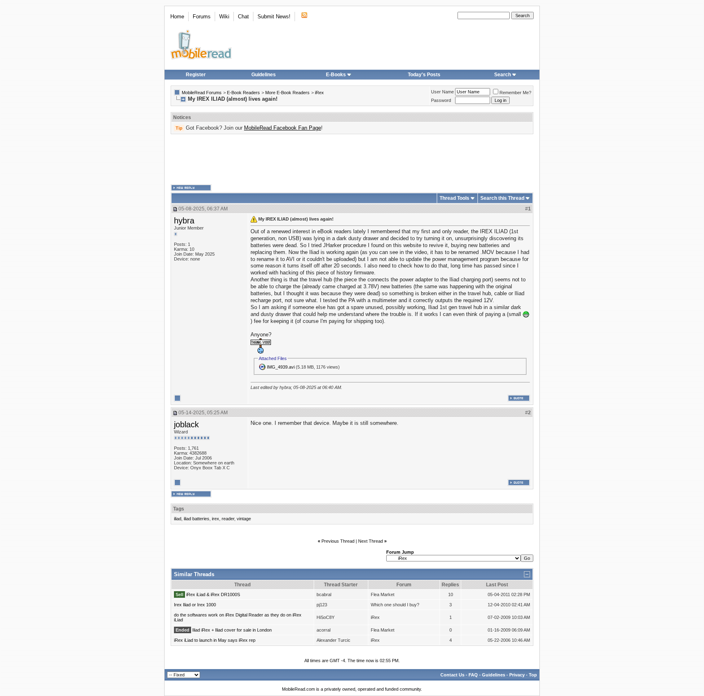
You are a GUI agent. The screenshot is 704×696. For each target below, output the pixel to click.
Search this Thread (502, 198)
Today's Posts (424, 74)
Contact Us (452, 674)
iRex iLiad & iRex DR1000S (213, 594)
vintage (244, 518)
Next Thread (370, 541)
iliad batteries (196, 518)
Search (502, 74)
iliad (177, 518)
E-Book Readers (243, 92)
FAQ (473, 674)
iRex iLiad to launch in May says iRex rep (214, 640)
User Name (442, 91)
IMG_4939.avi (281, 367)
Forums (202, 16)
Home (177, 16)
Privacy (517, 674)
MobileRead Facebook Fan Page (282, 128)
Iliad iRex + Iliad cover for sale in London (232, 630)
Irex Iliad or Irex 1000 (195, 604)
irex (215, 518)
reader (228, 518)
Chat (243, 16)
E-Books (336, 74)
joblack (186, 424)
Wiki (224, 16)
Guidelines (263, 74)
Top (533, 674)
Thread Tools (454, 198)
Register (196, 74)
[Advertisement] (352, 159)
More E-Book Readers (287, 92)
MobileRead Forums (202, 92)
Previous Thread (337, 541)
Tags (178, 509)
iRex (319, 92)
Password (441, 100)
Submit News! (273, 16)
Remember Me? (515, 92)
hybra (184, 220)
